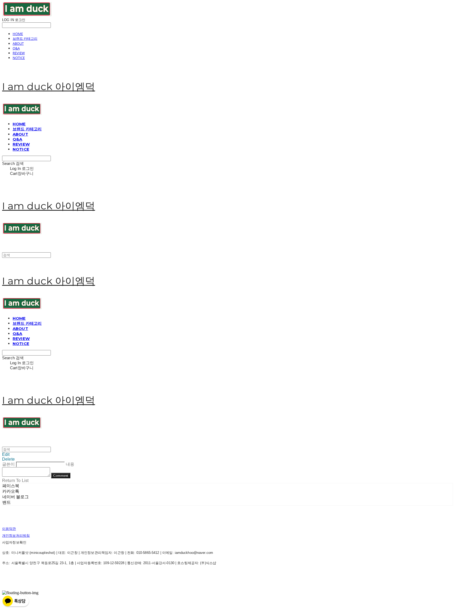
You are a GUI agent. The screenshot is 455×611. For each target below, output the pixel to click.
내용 (70, 464)
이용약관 (9, 529)
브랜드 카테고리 (25, 38)
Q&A (16, 48)
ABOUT (18, 43)
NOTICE (19, 57)
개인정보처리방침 (16, 536)
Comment (60, 475)
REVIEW (19, 53)
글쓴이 (8, 464)
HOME (18, 33)
